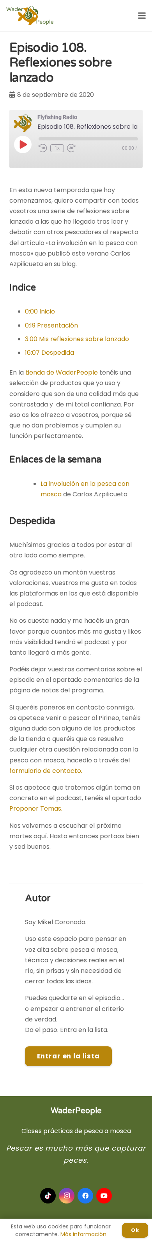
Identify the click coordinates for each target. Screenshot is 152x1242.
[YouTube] (104, 1195)
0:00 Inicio (40, 311)
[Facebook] (85, 1195)
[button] (142, 15)
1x (57, 148)
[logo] (29, 15)
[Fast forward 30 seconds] (71, 148)
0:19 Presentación (51, 325)
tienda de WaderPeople (61, 372)
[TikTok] (48, 1195)
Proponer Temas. (35, 808)
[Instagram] (66, 1195)
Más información (83, 1234)
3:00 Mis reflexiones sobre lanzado (77, 339)
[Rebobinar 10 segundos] (43, 148)
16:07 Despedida (49, 352)
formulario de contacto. (45, 770)
